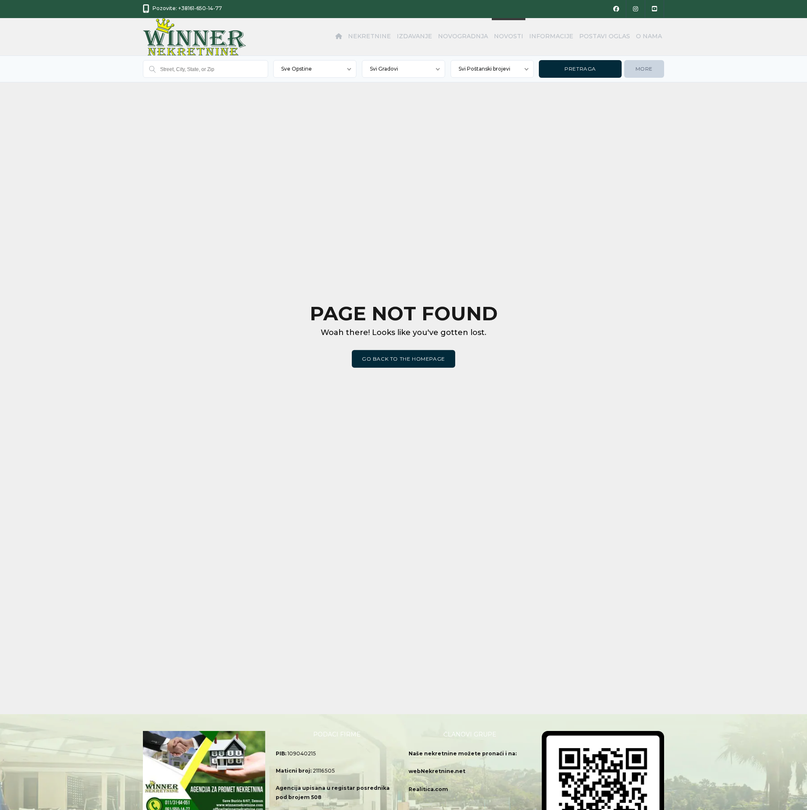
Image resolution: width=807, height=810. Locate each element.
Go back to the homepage (403, 359)
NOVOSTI (508, 36)
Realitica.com (428, 789)
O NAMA (649, 36)
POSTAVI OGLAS (604, 36)
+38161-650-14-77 (200, 8)
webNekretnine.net (437, 771)
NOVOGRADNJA (463, 36)
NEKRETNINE (369, 36)
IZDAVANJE (414, 36)
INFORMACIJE (551, 36)
